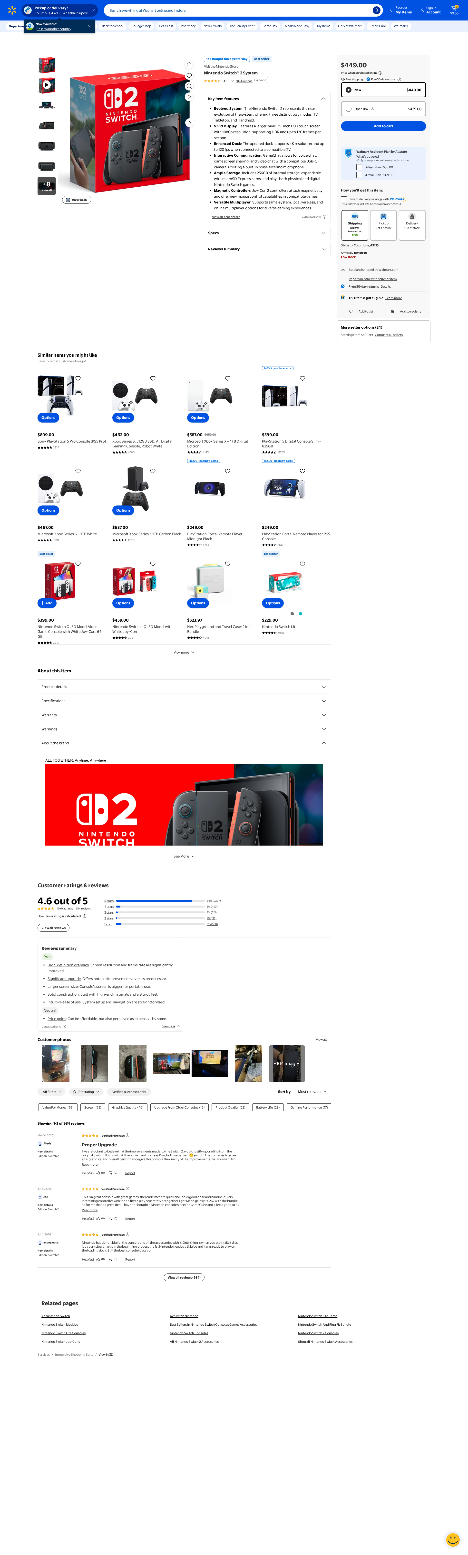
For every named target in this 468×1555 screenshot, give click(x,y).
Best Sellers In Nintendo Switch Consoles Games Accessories (213, 1324)
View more (181, 652)
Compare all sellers (389, 335)
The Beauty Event (242, 26)
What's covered (367, 156)
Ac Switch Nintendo (184, 1316)
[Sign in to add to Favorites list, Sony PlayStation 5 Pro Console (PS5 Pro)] (78, 378)
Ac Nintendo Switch (55, 1316)
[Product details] (324, 687)
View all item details (226, 217)
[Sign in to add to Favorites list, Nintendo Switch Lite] (302, 563)
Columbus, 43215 (366, 245)
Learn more (393, 298)
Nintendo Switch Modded (59, 1324)
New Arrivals (213, 26)
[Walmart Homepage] (12, 10)
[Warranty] (324, 715)
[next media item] (189, 122)
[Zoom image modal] (189, 86)
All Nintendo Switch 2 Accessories (194, 1341)
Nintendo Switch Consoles (189, 1333)
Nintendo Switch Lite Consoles (63, 1333)
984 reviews (83, 908)
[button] (401, 10)
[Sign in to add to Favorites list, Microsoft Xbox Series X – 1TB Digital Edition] (228, 378)
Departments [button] (19, 26)
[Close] (90, 26)
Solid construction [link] (63, 994)
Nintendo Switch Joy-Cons (60, 1341)
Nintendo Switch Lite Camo (317, 1316)
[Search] (376, 10)
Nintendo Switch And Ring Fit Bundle (324, 1324)
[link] (287, 1063)
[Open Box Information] (372, 108)
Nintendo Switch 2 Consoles (318, 1333)
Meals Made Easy (297, 26)
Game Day (270, 26)
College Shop (141, 26)
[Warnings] (324, 729)
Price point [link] (57, 1018)
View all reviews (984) (184, 1277)
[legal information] (380, 73)
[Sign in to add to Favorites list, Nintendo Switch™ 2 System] (189, 75)
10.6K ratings (244, 81)
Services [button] (49, 26)
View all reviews (53, 928)
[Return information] (398, 79)
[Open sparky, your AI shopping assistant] (453, 1540)
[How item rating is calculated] (85, 916)
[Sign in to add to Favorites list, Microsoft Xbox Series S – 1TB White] (78, 471)
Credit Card (378, 26)
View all (321, 1039)
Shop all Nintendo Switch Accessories (325, 1341)
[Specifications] (324, 701)
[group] (228, 81)
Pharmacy (188, 26)
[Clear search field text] (365, 10)
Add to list (366, 311)
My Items (323, 26)
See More (181, 856)
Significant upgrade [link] (64, 978)
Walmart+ (401, 26)
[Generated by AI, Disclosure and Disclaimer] (324, 217)
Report (130, 1173)
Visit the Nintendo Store (221, 66)
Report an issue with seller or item (373, 279)
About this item (54, 671)
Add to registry (410, 311)
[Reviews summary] (232, 81)
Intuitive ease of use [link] (64, 1002)
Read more (90, 1164)
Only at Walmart (350, 26)
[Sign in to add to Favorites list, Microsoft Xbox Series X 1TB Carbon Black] (153, 471)
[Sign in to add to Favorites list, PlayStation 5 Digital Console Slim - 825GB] (302, 378)
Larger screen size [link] (63, 986)
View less (168, 1026)
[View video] (189, 96)
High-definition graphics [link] (68, 965)
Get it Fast (166, 26)
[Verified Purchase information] (127, 1135)
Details (386, 286)
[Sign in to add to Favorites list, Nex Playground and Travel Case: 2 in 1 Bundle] (228, 563)
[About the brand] (324, 743)
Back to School (113, 26)
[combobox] (243, 10)
